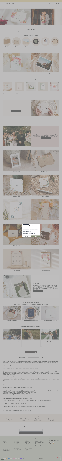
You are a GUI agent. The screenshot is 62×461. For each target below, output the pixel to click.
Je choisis (26, 236)
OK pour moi (35, 236)
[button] (2, 459)
